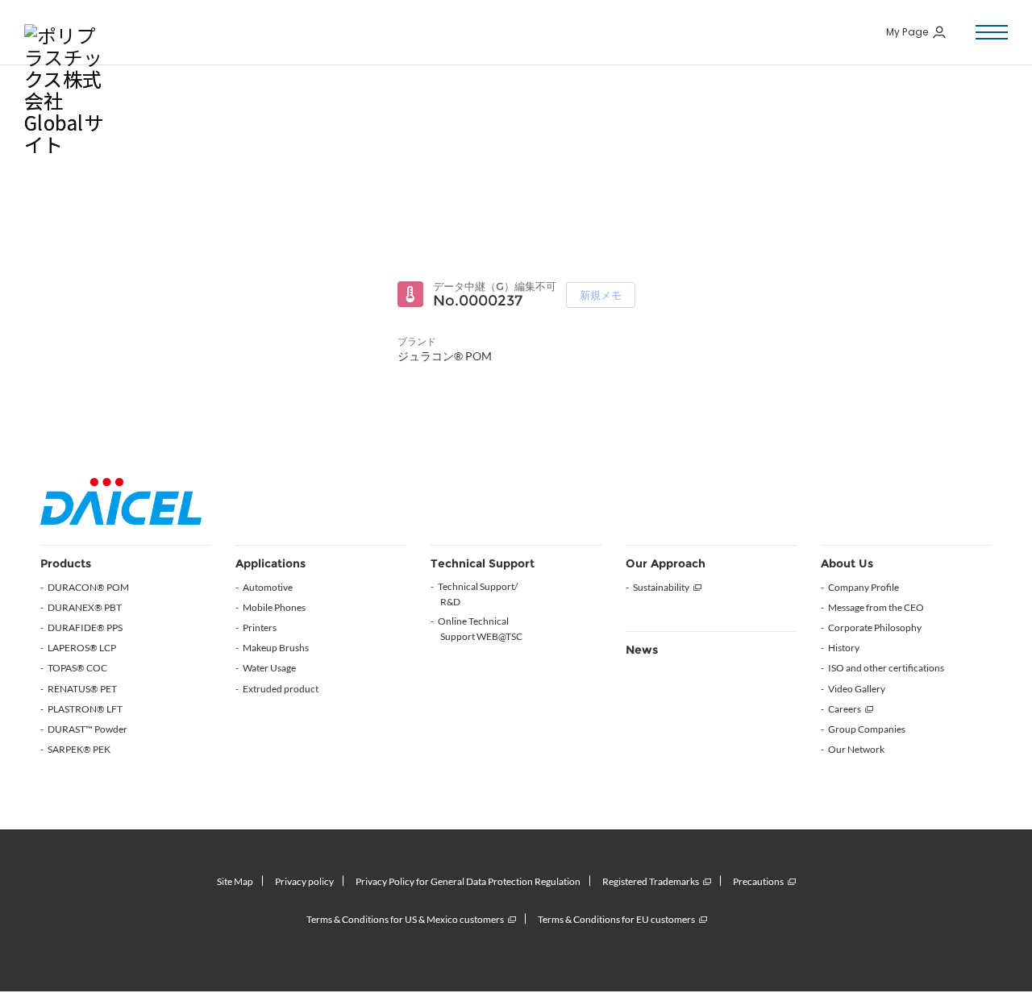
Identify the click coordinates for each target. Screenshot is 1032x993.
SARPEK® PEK (79, 749)
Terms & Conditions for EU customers (616, 919)
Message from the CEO (876, 607)
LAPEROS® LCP (82, 648)
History (843, 648)
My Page (907, 32)
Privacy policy (304, 881)
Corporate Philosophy (875, 627)
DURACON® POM (88, 587)
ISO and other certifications (886, 668)
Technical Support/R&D (478, 594)
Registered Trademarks (650, 881)
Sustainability (661, 587)
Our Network (856, 749)
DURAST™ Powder (87, 729)
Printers (260, 627)
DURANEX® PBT (85, 607)
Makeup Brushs (276, 648)
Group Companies (866, 729)
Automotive (268, 587)
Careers (844, 709)
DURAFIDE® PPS (85, 627)
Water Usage (269, 668)
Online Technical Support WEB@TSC (480, 628)
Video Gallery (856, 689)
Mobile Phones (274, 607)
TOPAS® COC (77, 668)
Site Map (235, 881)
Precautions (758, 881)
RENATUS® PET (82, 689)
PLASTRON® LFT (85, 709)
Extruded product (280, 689)
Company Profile (863, 587)
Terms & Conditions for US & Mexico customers (405, 919)
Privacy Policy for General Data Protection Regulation (468, 881)
